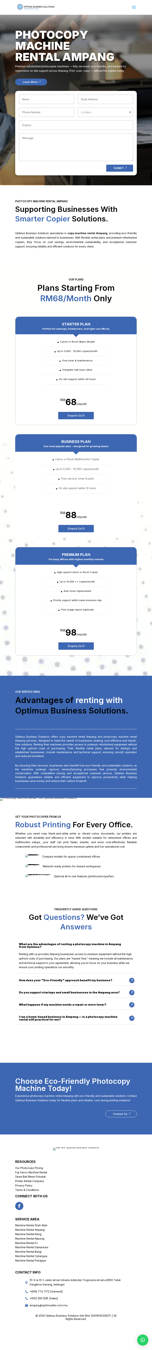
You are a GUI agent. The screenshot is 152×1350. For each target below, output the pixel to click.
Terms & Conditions (27, 1189)
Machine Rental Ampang (30, 1229)
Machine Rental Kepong (29, 1238)
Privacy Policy (23, 1185)
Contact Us (120, 1113)
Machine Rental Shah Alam (31, 1225)
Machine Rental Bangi (28, 1251)
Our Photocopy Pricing (29, 1167)
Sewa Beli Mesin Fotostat (30, 1176)
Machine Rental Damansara (31, 1247)
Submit (119, 168)
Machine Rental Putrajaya (30, 1260)
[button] (142, 1340)
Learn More (30, 82)
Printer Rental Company (29, 1181)
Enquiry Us (75, 528)
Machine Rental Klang (28, 1234)
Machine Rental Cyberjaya (31, 1256)
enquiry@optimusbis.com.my (49, 1305)
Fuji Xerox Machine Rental (31, 1172)
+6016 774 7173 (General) (46, 1291)
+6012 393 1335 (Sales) (44, 1298)
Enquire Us (75, 415)
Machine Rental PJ (26, 1243)
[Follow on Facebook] (19, 1206)
